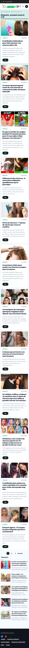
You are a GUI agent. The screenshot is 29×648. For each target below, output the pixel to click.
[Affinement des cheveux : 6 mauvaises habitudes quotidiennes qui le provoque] (14, 165)
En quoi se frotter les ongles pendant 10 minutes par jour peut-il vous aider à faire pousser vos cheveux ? (14, 135)
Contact (8, 645)
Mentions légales (5, 642)
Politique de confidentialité (18, 642)
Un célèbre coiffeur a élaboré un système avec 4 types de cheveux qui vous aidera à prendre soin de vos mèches (14, 397)
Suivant (20, 553)
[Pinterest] (3, 1)
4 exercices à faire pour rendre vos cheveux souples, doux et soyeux (14, 267)
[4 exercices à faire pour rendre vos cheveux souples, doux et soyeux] (14, 252)
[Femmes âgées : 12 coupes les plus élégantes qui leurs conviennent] (14, 514)
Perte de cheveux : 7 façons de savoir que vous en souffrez (13, 225)
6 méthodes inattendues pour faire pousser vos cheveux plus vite (12, 43)
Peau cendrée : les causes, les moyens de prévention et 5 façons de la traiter (20, 576)
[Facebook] (1, 1)
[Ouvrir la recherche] (23, 6)
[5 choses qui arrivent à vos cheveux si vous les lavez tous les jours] (14, 339)
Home (2, 11)
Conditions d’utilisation (13, 639)
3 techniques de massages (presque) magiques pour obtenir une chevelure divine (14, 312)
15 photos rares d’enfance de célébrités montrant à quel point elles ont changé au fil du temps (20, 601)
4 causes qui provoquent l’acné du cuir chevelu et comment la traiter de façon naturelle (13, 88)
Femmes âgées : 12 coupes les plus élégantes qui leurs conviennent (13, 530)
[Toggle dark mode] (17, 6)
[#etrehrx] (20, 6)
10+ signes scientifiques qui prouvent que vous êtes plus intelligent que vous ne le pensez (19, 613)
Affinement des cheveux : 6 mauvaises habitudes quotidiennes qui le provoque (13, 181)
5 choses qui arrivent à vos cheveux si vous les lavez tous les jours (13, 354)
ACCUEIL (3, 639)
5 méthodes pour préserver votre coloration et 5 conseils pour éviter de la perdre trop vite (14, 486)
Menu (26, 6)
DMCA (2, 645)
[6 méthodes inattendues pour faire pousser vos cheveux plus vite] (14, 28)
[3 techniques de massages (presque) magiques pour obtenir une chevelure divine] (14, 296)
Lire (5, 60)
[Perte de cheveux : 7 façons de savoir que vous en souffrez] (14, 210)
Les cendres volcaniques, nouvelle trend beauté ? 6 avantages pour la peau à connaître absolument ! (20, 588)
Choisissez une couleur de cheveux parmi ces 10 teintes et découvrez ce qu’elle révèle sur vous (13, 442)
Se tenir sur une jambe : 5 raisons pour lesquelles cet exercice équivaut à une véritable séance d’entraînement (19, 563)
